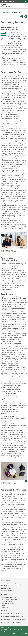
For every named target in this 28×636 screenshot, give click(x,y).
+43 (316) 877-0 (9, 588)
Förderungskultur (15, 12)
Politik (3, 605)
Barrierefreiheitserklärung (15, 629)
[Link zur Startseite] (5, 5)
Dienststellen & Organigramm (9, 599)
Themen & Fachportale (8, 603)
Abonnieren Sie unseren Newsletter (11, 622)
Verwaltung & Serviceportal (9, 597)
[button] (21, 1)
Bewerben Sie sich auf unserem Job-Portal (14, 619)
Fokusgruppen (5, 12)
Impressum (18, 627)
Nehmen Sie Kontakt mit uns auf (11, 613)
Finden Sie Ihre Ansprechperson (11, 611)
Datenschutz (4, 629)
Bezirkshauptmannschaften (9, 601)
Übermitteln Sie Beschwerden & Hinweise (13, 616)
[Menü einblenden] (25, 1)
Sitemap (3, 631)
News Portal (5, 607)
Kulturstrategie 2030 (14, 11)
